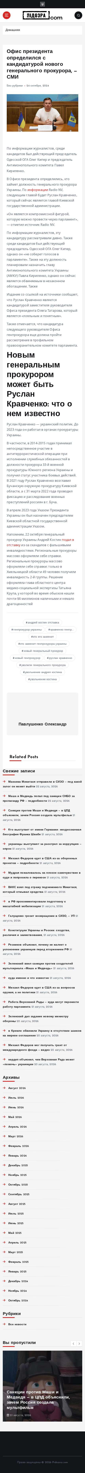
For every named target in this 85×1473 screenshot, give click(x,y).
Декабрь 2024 (18, 1281)
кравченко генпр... (62, 629)
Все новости (17, 1324)
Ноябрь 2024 (17, 1291)
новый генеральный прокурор (43, 651)
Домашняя (13, 30)
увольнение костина (43, 679)
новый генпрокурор (27, 658)
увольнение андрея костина (43, 672)
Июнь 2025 (16, 1223)
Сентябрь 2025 (18, 1194)
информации (37, 190)
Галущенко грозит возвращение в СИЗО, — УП (41, 916)
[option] (42, 1386)
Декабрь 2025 (18, 1165)
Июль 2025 (16, 1213)
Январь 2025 (17, 1271)
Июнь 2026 (16, 1107)
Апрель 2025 (17, 1242)
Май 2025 (15, 1233)
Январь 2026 (17, 1155)
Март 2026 (15, 1136)
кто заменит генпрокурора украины (43, 644)
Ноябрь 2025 (17, 1175)
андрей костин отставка (43, 622)
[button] (73, 1344)
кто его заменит (43, 636)
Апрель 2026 (17, 1126)
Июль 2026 (16, 1097)
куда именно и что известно (28, 978)
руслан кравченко (60, 658)
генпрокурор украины (27, 629)
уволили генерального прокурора (43, 665)
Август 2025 (17, 1204)
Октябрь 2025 (18, 1184)
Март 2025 (15, 1252)
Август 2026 (17, 1088)
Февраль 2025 (18, 1262)
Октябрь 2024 (18, 1300)
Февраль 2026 (18, 1146)
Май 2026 (15, 1117)
